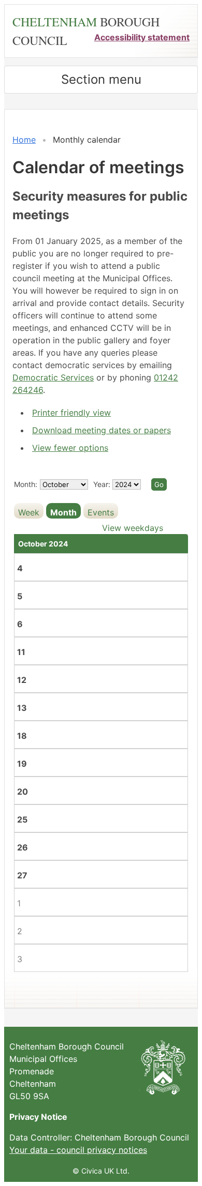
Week (28, 512)
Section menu (101, 79)
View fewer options (70, 448)
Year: (102, 484)
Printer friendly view (71, 412)
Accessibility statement (142, 37)
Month (63, 512)
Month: (25, 484)
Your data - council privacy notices (78, 1150)
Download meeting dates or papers (101, 430)
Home (24, 139)
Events (101, 512)
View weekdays (132, 528)
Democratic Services (53, 377)
